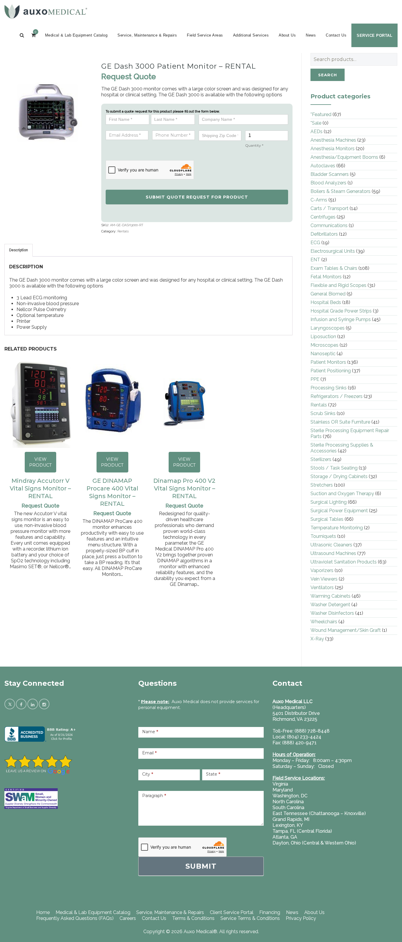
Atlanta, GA (285, 837)
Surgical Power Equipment (339, 510)
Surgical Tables (326, 519)
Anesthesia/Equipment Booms (344, 157)
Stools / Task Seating (334, 468)
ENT (315, 259)
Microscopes (324, 345)
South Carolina (288, 807)
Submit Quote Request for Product (197, 197)
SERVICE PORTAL (374, 35)
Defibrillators (324, 234)
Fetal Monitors (326, 277)
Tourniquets (323, 536)
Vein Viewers (324, 579)
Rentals (123, 231)
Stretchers (321, 485)
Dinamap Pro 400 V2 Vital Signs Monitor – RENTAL (184, 488)
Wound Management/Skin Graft (345, 630)
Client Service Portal (231, 912)
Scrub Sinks (322, 413)
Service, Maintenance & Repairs (147, 35)
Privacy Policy (301, 918)
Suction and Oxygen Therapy (342, 493)
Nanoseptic (322, 353)
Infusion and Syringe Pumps (340, 319)
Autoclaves (322, 165)
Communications (329, 225)
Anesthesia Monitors (332, 148)
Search (327, 74)
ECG (315, 242)
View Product (40, 462)
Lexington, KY (288, 825)
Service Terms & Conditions (250, 918)
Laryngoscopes (327, 328)
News (311, 35)
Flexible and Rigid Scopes (338, 285)
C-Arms (318, 200)
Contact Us (336, 35)
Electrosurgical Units (332, 251)
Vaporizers (321, 570)
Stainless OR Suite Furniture (340, 422)
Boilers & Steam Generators (340, 191)
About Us (287, 35)
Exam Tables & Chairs (333, 268)
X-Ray (317, 639)
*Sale (315, 123)
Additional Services (251, 35)
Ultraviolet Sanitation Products (343, 562)
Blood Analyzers (328, 183)
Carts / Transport (329, 208)
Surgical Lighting (328, 502)
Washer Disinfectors (332, 613)
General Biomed (327, 294)
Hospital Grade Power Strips (341, 311)
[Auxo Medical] (45, 12)
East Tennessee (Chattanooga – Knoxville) (319, 813)
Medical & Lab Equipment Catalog (76, 35)
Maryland (283, 790)
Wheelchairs (323, 621)
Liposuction (323, 336)
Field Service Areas (205, 35)
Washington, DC (290, 796)
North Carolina (288, 801)
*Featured (320, 114)
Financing (269, 912)
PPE (314, 379)
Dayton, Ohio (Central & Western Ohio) (314, 843)
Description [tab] (18, 250)
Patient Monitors (328, 362)
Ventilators (322, 587)
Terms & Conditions (193, 918)
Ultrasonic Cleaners (331, 545)
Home (43, 912)
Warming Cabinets (330, 596)
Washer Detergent (330, 604)
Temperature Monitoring (336, 528)
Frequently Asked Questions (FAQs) (75, 918)
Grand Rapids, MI (291, 819)
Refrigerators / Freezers (336, 396)
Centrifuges (322, 217)
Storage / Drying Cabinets (339, 476)
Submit (201, 866)
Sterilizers (320, 459)
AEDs (316, 131)
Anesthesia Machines (333, 140)
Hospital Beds (325, 302)
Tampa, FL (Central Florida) (302, 831)
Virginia (280, 784)
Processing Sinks (328, 388)
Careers (127, 918)
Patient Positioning (330, 371)
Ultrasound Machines (333, 553)
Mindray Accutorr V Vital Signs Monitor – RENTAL (40, 488)
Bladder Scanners (329, 174)
